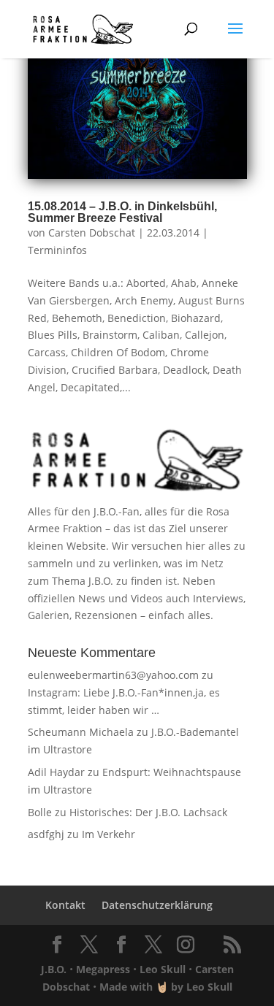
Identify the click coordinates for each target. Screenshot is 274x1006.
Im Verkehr (108, 834)
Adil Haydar (56, 772)
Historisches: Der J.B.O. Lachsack (148, 812)
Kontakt (65, 905)
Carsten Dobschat (91, 232)
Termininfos (57, 250)
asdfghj (46, 834)
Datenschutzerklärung (157, 905)
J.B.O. (53, 969)
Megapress (103, 969)
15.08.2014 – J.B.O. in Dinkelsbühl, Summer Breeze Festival (122, 212)
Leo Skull (163, 969)
